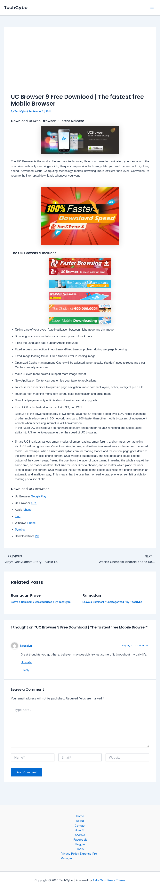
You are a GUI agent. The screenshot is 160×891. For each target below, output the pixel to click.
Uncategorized (43, 601)
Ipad (17, 516)
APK (33, 503)
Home (80, 816)
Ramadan (92, 595)
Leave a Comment (21, 601)
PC (37, 536)
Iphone (27, 509)
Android (80, 835)
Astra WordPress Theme (109, 880)
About (80, 821)
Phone (31, 522)
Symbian (20, 529)
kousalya (26, 645)
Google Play (38, 496)
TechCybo (16, 7)
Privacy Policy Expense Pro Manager (78, 856)
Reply (26, 669)
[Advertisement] (80, 63)
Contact (80, 825)
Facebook (80, 839)
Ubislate (26, 662)
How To (80, 830)
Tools (80, 849)
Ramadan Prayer (26, 595)
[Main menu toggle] (152, 8)
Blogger (80, 844)
